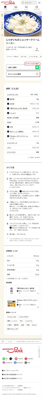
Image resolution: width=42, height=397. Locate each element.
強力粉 (12, 99)
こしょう (13, 113)
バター (9, 147)
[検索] (23, 3)
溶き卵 (12, 104)
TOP (2, 341)
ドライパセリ (11, 152)
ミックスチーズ (12, 143)
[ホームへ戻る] (8, 3)
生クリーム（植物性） (17, 131)
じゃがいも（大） (13, 94)
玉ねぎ (9, 122)
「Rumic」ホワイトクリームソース (19, 137)
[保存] (2, 35)
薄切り (29, 174)
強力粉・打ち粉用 (13, 118)
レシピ (10, 341)
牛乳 (11, 127)
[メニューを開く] (39, 3)
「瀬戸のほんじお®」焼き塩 (18, 108)
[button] (29, 3)
